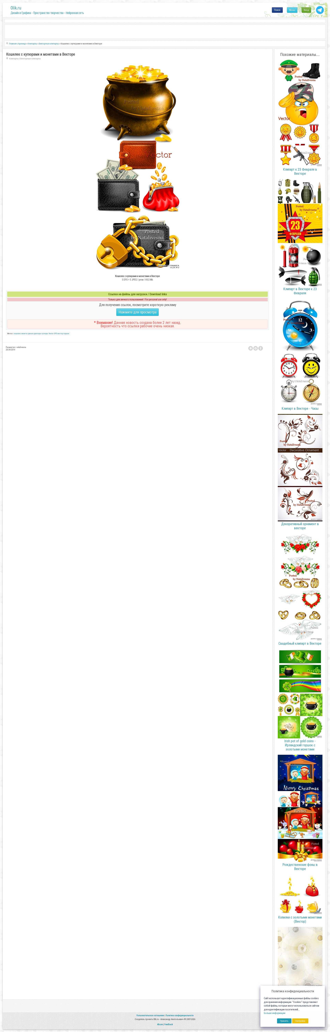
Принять (284, 1021)
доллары (37, 333)
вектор (60, 333)
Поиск (277, 10)
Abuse (160, 1024)
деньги (31, 333)
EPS (55, 333)
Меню (292, 10)
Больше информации (274, 1013)
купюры (45, 333)
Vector (51, 333)
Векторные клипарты (30, 58)
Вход (306, 10)
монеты (24, 333)
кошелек (17, 333)
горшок (66, 333)
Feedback (168, 1024)
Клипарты (14, 58)
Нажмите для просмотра (137, 312)
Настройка (300, 1021)
